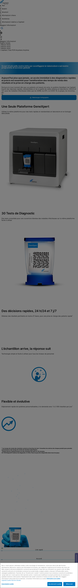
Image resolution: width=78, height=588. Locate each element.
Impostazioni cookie (8, 584)
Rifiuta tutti (69, 584)
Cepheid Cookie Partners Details (11, 580)
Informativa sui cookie (53, 578)
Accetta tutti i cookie (54, 584)
